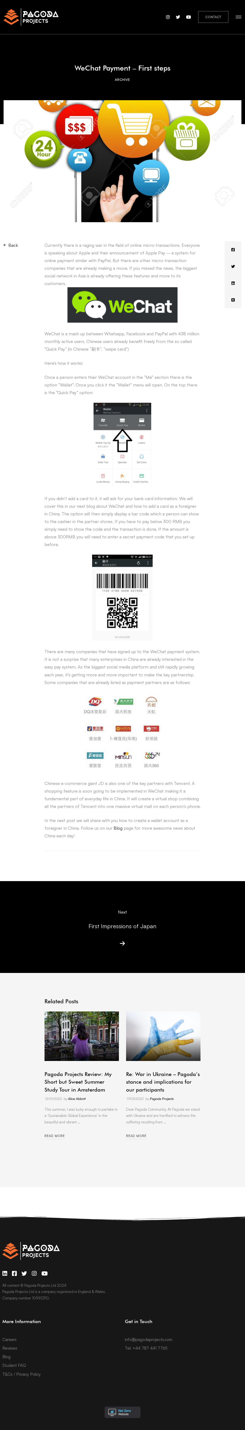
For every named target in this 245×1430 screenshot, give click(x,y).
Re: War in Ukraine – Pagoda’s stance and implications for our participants (163, 1082)
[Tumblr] (233, 300)
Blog (118, 828)
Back (13, 245)
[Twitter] (233, 266)
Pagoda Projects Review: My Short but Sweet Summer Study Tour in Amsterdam (78, 1082)
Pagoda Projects (162, 1099)
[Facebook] (233, 249)
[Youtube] (44, 1273)
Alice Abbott (77, 1099)
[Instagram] (34, 1273)
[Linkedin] (233, 283)
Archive (122, 79)
